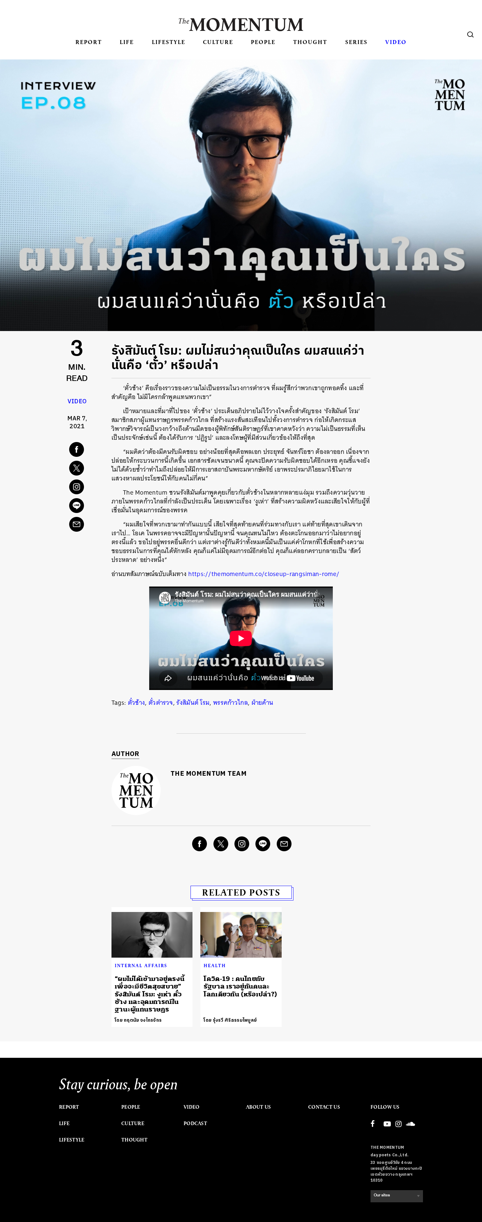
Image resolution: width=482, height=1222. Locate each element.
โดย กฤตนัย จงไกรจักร (138, 1020)
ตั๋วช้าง (136, 702)
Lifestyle (168, 42)
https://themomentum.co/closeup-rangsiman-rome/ (263, 573)
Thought (310, 42)
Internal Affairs (141, 965)
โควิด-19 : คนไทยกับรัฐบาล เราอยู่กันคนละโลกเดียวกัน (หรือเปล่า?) (240, 986)
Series (356, 42)
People (263, 42)
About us (258, 1107)
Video (396, 42)
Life (127, 42)
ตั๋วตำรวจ (161, 702)
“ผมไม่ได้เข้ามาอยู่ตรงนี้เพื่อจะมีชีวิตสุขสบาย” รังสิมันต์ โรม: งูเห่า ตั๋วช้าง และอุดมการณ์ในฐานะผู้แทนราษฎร (150, 994)
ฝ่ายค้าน (262, 702)
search (470, 34)
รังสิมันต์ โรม (193, 702)
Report (88, 42)
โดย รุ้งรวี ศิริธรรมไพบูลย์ (230, 1020)
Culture (218, 42)
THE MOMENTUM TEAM (209, 773)
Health (215, 965)
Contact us (324, 1107)
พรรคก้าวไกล (230, 702)
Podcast (195, 1123)
